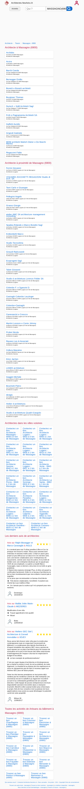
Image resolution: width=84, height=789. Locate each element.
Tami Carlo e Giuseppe (17, 187)
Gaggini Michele (13, 377)
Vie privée (51, 782)
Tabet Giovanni (13, 270)
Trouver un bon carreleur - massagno (42, 785)
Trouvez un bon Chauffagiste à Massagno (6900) (12, 722)
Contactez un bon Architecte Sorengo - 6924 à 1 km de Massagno (29, 481)
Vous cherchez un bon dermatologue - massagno (32, 787)
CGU (56, 782)
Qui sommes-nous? (10, 782)
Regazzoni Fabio (14, 152)
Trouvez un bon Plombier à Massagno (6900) (12, 735)
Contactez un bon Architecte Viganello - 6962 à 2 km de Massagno (45, 512)
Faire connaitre (42, 782)
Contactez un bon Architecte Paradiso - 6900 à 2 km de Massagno (29, 497)
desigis (9, 395)
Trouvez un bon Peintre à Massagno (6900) (15, 775)
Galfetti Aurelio (13, 124)
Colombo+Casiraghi (15, 305)
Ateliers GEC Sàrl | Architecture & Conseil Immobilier (20, 634)
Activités (15, 9)
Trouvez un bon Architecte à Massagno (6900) (45, 736)
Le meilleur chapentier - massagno (64, 785)
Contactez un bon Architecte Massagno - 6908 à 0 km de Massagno (12, 433)
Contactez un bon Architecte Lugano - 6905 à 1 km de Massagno (29, 449)
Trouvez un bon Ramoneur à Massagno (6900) (39, 775)
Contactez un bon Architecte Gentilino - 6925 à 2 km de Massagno (16, 526)
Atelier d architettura (15, 404)
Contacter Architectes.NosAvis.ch (27, 782)
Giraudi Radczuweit (15, 252)
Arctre (9, 61)
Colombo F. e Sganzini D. (18, 287)
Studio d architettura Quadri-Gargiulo (23, 413)
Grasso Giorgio (13, 205)
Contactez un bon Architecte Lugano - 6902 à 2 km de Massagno (45, 497)
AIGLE (29, 545)
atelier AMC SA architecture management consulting (25, 215)
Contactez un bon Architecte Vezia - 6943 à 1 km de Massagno (45, 465)
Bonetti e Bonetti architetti (18, 88)
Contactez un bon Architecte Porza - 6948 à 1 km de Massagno (12, 481)
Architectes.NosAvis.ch (22, 3)
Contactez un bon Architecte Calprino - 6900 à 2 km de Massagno (29, 512)
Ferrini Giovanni (13, 168)
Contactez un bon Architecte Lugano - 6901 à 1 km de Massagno (12, 449)
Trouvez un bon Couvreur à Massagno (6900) (29, 721)
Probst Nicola (12, 332)
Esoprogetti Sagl (14, 261)
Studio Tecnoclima (14, 243)
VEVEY (22, 637)
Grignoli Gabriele (14, 133)
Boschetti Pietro (13, 386)
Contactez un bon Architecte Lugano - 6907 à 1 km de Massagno (29, 465)
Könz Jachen (12, 359)
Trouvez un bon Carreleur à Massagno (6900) (12, 749)
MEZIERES (21, 606)
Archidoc (10, 52)
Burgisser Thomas (14, 97)
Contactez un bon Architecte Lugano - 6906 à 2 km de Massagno (12, 512)
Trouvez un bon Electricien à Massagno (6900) (45, 722)
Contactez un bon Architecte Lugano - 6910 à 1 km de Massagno (45, 449)
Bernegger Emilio (14, 79)
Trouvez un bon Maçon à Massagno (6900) (45, 749)
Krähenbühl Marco (14, 234)
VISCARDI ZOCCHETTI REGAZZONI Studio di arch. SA (28, 178)
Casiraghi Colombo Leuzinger (20, 296)
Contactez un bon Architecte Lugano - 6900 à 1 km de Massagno (45, 433)
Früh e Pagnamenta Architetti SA (21, 115)
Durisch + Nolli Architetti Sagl (19, 106)
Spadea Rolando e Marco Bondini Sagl (24, 225)
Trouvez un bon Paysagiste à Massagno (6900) (29, 736)
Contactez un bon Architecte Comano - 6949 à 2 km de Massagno (40, 526)
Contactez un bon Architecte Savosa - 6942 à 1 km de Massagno (12, 465)
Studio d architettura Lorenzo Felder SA (24, 278)
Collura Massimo (14, 350)
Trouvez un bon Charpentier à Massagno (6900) (29, 750)
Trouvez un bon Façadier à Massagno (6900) (12, 762)
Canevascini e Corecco (17, 314)
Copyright (62, 782)
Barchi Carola (12, 70)
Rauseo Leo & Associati (17, 341)
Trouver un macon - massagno (57, 787)
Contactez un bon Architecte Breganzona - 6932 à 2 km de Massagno (12, 497)
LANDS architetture (15, 368)
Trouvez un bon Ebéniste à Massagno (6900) (29, 762)
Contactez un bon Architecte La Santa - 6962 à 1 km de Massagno (45, 481)
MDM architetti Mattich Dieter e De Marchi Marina (26, 142)
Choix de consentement (72, 782)
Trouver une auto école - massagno (19, 785)
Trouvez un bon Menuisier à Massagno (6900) (44, 763)
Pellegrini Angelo (14, 196)
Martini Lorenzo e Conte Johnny (21, 323)
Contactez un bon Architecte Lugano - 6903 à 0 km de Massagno (29, 433)
